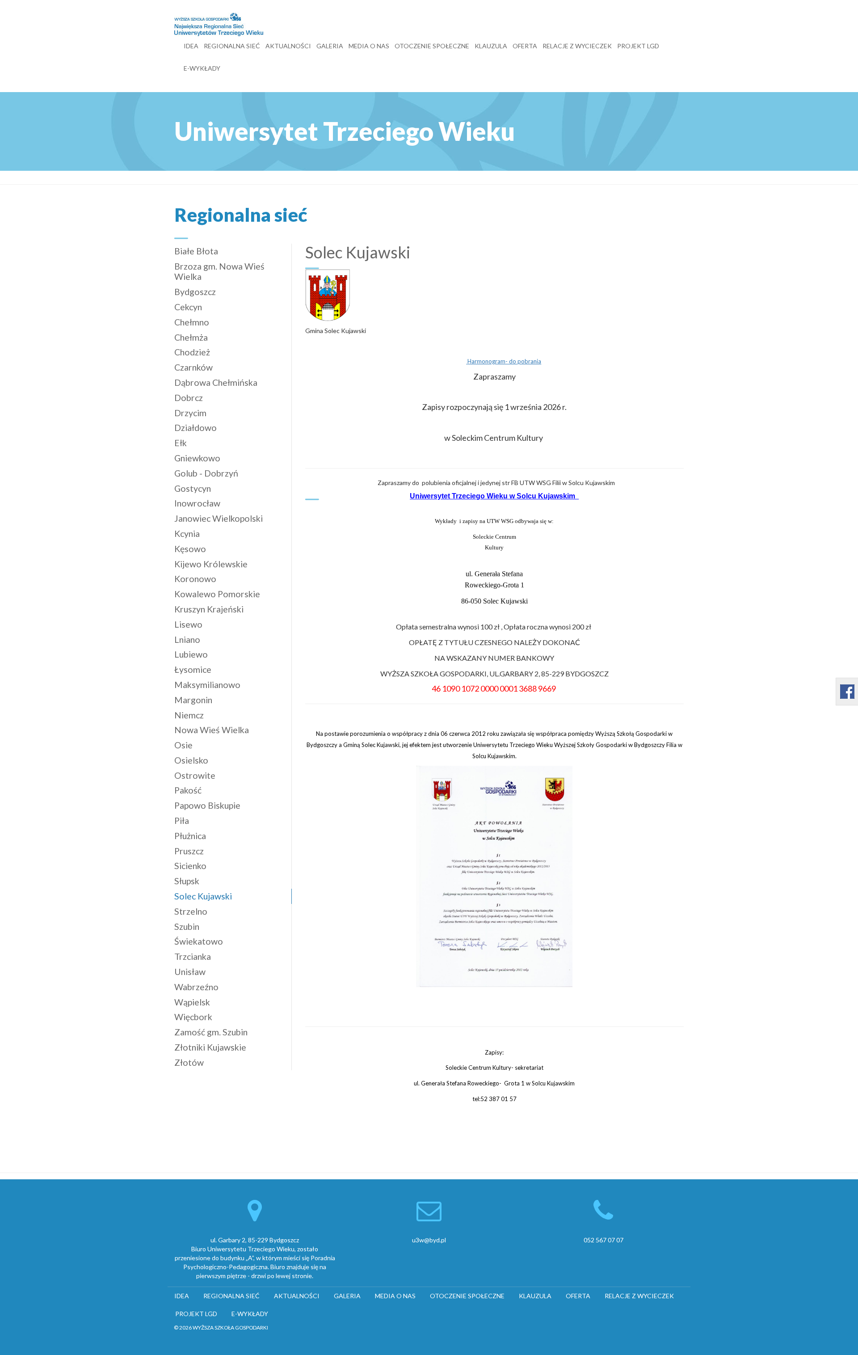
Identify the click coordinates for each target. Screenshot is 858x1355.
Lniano (187, 639)
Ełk (180, 443)
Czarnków (193, 367)
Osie (183, 745)
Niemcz (189, 715)
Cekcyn (188, 307)
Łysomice (192, 669)
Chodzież (192, 352)
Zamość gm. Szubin (211, 1032)
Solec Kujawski (203, 896)
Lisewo (188, 624)
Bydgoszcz (195, 292)
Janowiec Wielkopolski (218, 518)
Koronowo (195, 579)
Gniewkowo (197, 458)
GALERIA (329, 46)
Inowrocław (197, 503)
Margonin (193, 700)
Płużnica (190, 836)
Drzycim (190, 413)
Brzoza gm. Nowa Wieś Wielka (219, 271)
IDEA (191, 46)
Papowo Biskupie (207, 805)
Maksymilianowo (207, 685)
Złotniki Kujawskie (210, 1047)
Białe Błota (196, 251)
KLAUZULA (491, 46)
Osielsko (191, 760)
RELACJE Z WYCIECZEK (577, 46)
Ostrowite (194, 775)
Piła (181, 820)
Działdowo (195, 427)
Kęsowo (190, 549)
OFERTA (525, 46)
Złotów (189, 1062)
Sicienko (190, 866)
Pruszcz (189, 851)
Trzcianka (192, 956)
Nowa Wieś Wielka (211, 730)
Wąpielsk (192, 1002)
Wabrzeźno (196, 987)
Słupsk (186, 881)
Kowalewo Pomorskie (217, 594)
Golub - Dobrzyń (206, 473)
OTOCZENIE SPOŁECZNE (432, 46)
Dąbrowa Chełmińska (215, 382)
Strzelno (190, 911)
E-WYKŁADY (202, 68)
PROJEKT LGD (638, 46)
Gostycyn (192, 488)
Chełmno (191, 322)
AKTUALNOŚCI (288, 46)
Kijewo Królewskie (211, 564)
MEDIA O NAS (369, 46)
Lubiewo (191, 654)
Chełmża (191, 337)
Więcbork (193, 1017)
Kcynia (187, 533)
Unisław (190, 972)
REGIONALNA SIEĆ (232, 46)
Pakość (188, 790)
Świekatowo (198, 941)
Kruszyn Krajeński (209, 609)
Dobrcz (188, 398)
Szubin (186, 926)
